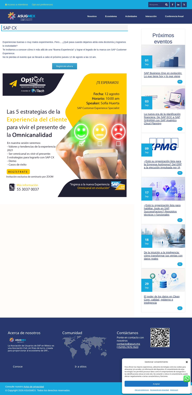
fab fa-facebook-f (172, 4)
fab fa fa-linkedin (178, 4)
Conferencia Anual (174, 16)
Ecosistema (111, 16)
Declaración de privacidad (159, 390)
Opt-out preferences (142, 390)
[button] (186, 361)
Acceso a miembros (17, 4)
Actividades (131, 16)
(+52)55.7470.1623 (127, 347)
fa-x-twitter (184, 4)
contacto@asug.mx (128, 343)
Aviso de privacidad (34, 386)
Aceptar (156, 383)
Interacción (151, 16)
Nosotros (92, 16)
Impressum (174, 390)
